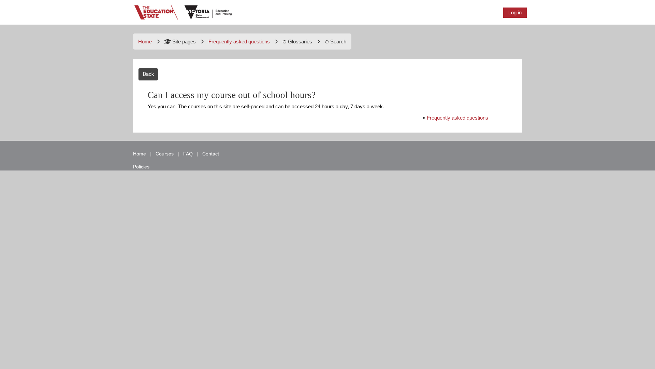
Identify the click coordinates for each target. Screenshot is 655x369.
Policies (141, 166)
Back (148, 74)
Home (145, 41)
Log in (515, 12)
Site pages (184, 41)
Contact (210, 153)
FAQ (188, 153)
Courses (165, 153)
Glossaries (300, 41)
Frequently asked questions (457, 118)
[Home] (183, 12)
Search (338, 41)
